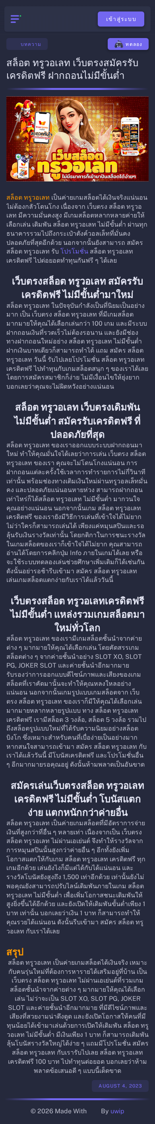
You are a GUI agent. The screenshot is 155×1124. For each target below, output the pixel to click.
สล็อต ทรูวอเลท (28, 197)
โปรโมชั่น (74, 251)
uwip (117, 1111)
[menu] (15, 19)
